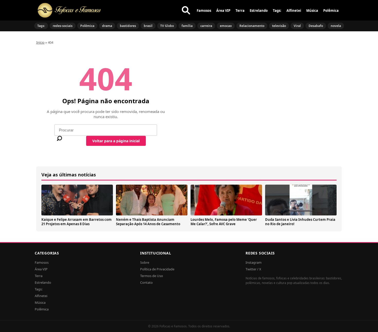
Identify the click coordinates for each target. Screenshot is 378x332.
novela (336, 26)
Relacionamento (251, 26)
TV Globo (167, 26)
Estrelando (259, 10)
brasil (148, 26)
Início (40, 42)
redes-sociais (63, 26)
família (187, 26)
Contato (146, 282)
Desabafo (316, 26)
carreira (206, 26)
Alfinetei (293, 10)
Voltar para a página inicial (116, 140)
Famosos (204, 10)
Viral (297, 26)
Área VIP (223, 10)
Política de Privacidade (157, 269)
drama (107, 26)
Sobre (144, 262)
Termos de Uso (151, 275)
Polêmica (331, 10)
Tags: (277, 10)
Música (312, 10)
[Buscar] (186, 10)
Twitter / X (253, 269)
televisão (279, 26)
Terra (240, 10)
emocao (226, 26)
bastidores (128, 26)
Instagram (254, 262)
